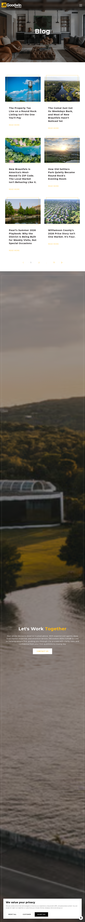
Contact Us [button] (42, 651)
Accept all (41, 914)
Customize (27, 914)
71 (54, 263)
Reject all (12, 914)
